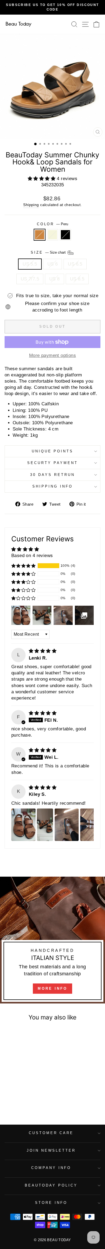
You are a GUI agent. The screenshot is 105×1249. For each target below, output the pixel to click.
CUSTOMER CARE (51, 1133)
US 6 (52, 264)
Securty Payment (52, 463)
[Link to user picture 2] (45, 825)
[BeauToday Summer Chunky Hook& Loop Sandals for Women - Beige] (23, 1099)
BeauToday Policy (51, 1185)
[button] (42, 178)
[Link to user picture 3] (67, 825)
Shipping (31, 205)
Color (52, 224)
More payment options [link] (52, 355)
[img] (43, 651)
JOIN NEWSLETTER (51, 1150)
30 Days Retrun (52, 475)
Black (65, 234)
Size (49, 252)
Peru (39, 234)
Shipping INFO (52, 486)
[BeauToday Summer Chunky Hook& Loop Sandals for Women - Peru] (17, 1099)
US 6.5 (75, 264)
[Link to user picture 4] (92, 825)
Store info (51, 1203)
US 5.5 (30, 264)
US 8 (54, 278)
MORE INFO (52, 988)
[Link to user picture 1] (23, 825)
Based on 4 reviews (32, 555)
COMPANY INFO (51, 1168)
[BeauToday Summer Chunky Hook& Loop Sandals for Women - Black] (29, 1099)
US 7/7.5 (30, 278)
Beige (52, 234)
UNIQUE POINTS (53, 451)
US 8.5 (77, 278)
